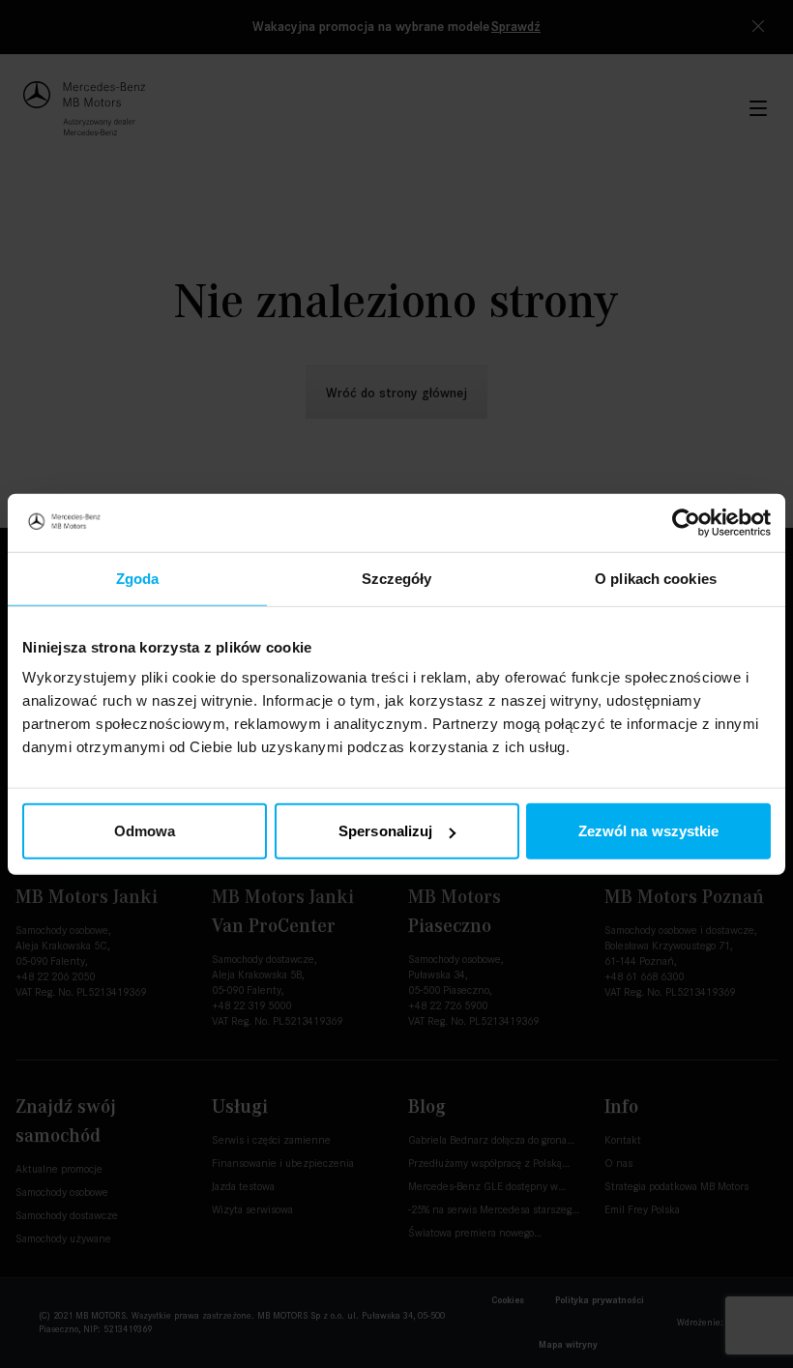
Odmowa (145, 831)
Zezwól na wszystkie (649, 831)
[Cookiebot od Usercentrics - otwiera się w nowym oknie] (686, 522)
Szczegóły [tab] (397, 577)
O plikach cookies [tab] (656, 577)
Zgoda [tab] (138, 577)
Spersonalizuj (385, 831)
